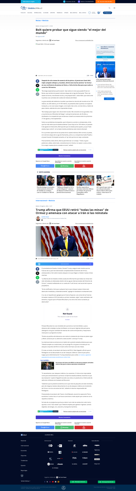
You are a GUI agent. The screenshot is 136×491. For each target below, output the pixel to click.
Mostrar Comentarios (64, 155)
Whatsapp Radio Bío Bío (107, 482)
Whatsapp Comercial (80, 481)
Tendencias (59, 12)
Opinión (66, 12)
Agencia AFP (41, 37)
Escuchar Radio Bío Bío (106, 1)
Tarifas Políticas (25, 481)
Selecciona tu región (28, 1)
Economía (45, 12)
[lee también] (48, 366)
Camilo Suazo (45, 217)
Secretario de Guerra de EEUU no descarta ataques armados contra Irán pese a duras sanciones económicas (74, 363)
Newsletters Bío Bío (70, 1)
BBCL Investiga (73, 12)
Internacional (37, 12)
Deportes (52, 12)
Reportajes (24, 470)
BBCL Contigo (82, 12)
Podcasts (23, 12)
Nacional (29, 12)
